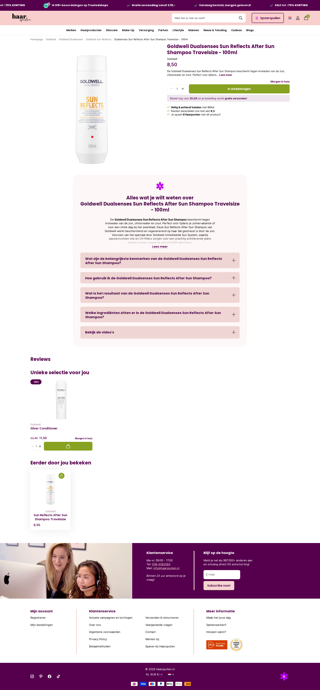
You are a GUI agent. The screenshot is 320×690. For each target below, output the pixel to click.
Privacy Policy (98, 639)
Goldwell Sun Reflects (98, 39)
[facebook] (49, 676)
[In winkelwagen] (68, 446)
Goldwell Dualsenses (71, 39)
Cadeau (236, 30)
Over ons (95, 625)
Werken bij (152, 639)
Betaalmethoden (100, 646)
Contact (150, 632)
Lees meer (225, 74)
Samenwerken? (216, 625)
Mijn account (41, 611)
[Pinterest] (40, 676)
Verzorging (146, 30)
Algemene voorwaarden (104, 632)
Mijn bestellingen (41, 625)
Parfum (163, 30)
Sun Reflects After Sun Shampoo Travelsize (50, 517)
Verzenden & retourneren (162, 617)
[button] (182, 88)
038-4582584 (161, 564)
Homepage (36, 39)
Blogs (250, 30)
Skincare (112, 30)
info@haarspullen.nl (166, 568)
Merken (71, 30)
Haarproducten (91, 30)
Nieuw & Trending (215, 30)
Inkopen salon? (216, 632)
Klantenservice (102, 611)
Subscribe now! (219, 585)
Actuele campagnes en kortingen (110, 617)
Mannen (193, 30)
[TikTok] (58, 676)
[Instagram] (32, 676)
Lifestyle (178, 30)
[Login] (297, 18)
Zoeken (241, 18)
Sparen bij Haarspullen (160, 646)
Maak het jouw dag (218, 617)
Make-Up (128, 30)
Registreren (38, 617)
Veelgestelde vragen (158, 625)
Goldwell (51, 39)
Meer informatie (220, 611)
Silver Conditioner (44, 428)
